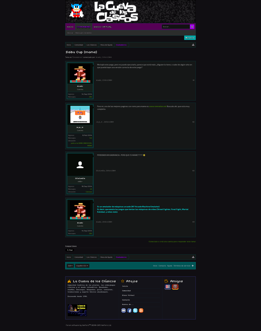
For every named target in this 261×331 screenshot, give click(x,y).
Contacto (162, 266)
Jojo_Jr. (80, 127)
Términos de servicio (181, 266)
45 (91, 189)
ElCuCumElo (80, 178)
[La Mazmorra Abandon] (175, 289)
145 (90, 138)
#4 (193, 222)
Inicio (70, 26)
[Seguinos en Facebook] (129, 312)
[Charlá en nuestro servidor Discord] (123, 312)
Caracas (89, 192)
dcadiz (98, 57)
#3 (193, 171)
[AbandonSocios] (167, 289)
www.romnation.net (158, 106)
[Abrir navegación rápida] (193, 44)
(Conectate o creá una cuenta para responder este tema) (172, 241)
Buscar (70, 33)
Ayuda (169, 266)
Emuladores (77, 57)
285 (90, 97)
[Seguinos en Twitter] (135, 312)
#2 (193, 122)
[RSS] (141, 312)
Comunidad (84, 26)
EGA (69, 266)
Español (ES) (81, 266)
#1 (194, 80)
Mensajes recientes (83, 33)
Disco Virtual (103, 26)
